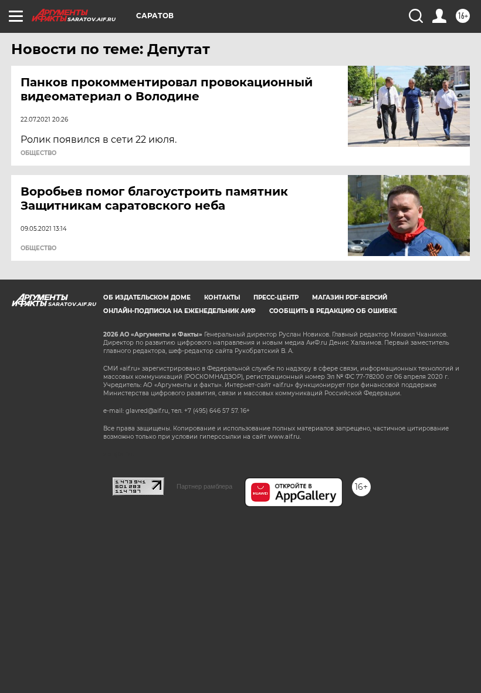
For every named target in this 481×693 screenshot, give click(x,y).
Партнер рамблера (204, 486)
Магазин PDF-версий (349, 297)
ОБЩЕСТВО (38, 153)
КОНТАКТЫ (222, 297)
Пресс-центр (276, 297)
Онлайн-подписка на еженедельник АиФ (179, 311)
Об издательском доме (147, 297)
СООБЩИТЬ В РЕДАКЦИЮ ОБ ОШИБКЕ (333, 311)
